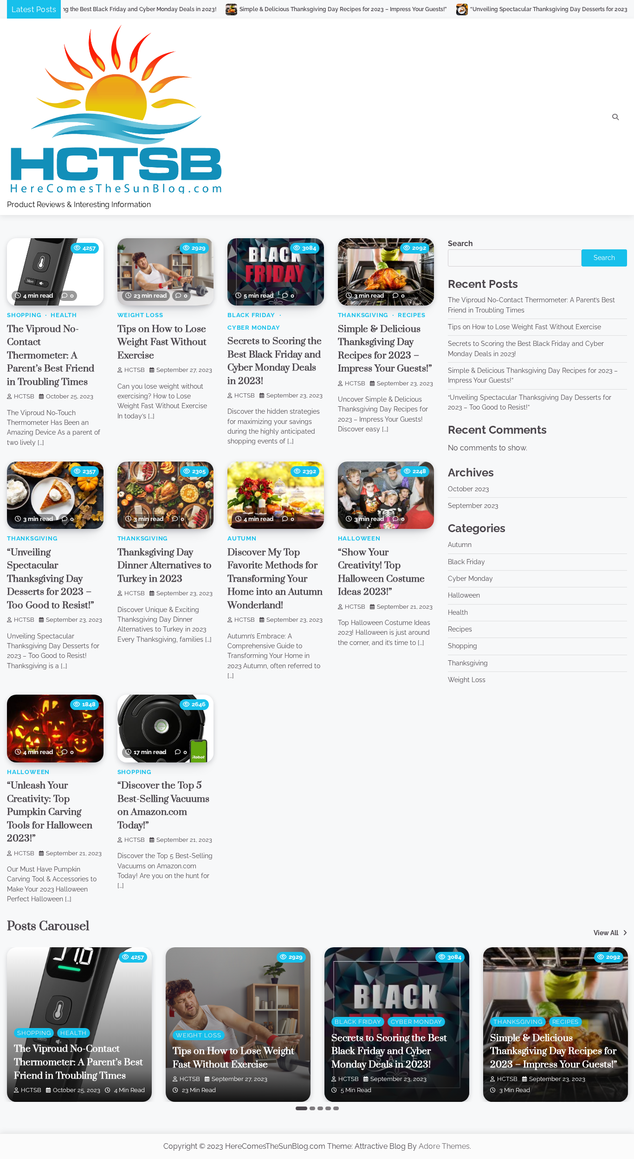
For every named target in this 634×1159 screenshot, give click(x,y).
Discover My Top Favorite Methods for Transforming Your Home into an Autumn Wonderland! (275, 579)
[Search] (615, 117)
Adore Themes (444, 1146)
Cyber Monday (253, 327)
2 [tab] (312, 1108)
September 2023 (473, 505)
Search (460, 243)
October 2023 (468, 489)
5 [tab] (336, 1108)
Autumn (242, 538)
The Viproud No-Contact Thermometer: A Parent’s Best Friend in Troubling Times (50, 355)
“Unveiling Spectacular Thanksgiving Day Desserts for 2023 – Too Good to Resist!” (504, 9)
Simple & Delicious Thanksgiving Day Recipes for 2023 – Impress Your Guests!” (269, 9)
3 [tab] (320, 1108)
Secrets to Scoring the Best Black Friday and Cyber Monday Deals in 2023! (389, 1051)
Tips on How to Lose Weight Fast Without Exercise (162, 342)
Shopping (24, 315)
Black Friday (251, 315)
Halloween (359, 538)
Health (64, 315)
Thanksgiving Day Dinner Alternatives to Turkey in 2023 (164, 566)
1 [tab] (301, 1108)
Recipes (412, 315)
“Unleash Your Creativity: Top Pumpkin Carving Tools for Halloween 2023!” (49, 812)
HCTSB (24, 396)
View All (606, 933)
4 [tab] (328, 1108)
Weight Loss (140, 315)
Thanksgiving (363, 315)
